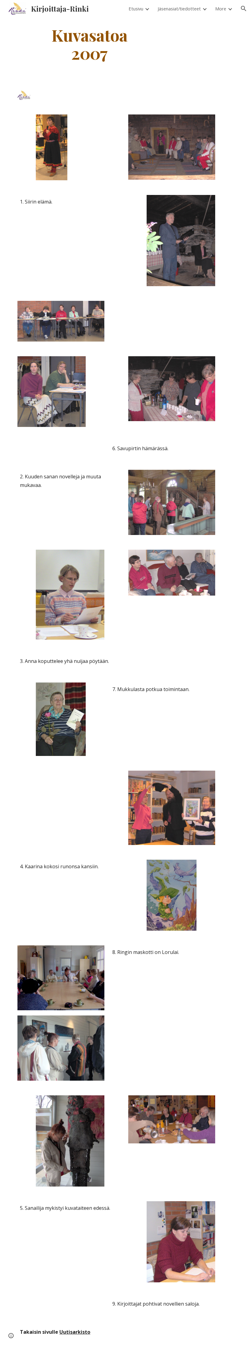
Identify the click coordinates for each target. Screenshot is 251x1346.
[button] (243, 8)
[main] (89, 44)
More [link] (220, 9)
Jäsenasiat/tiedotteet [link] (179, 9)
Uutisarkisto (74, 1332)
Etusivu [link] (136, 9)
